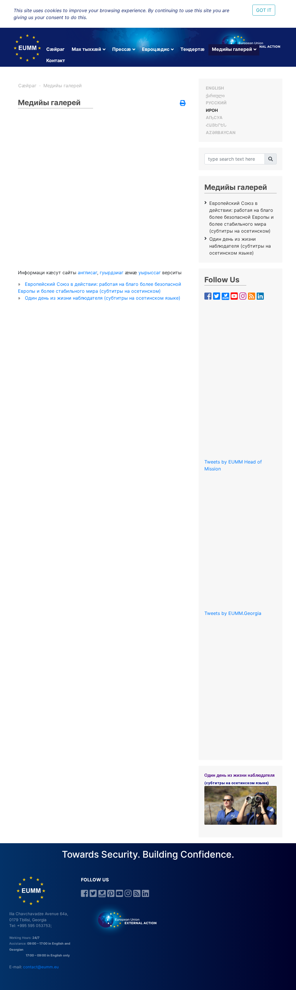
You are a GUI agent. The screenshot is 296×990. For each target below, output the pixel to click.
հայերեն (216, 125)
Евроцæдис (155, 49)
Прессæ (121, 49)
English (215, 88)
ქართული (215, 95)
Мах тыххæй (86, 49)
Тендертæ (192, 49)
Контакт (55, 60)
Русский (216, 102)
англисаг (87, 272)
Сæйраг (55, 49)
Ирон (212, 110)
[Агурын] (270, 158)
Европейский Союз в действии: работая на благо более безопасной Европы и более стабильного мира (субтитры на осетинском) (241, 217)
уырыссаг (149, 272)
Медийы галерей (232, 49)
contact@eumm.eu (41, 967)
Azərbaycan (221, 132)
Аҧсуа (214, 117)
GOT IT (263, 10)
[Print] (183, 103)
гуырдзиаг (111, 272)
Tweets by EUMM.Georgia (232, 613)
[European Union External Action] (124, 919)
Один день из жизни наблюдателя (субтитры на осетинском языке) (102, 298)
